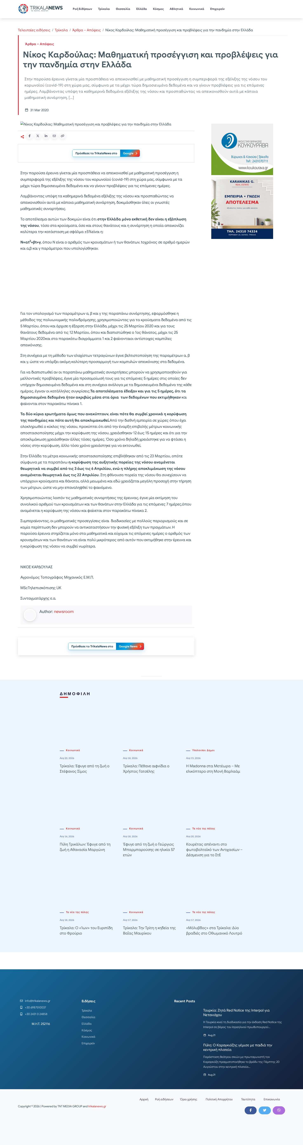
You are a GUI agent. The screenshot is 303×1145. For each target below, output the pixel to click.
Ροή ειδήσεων (164, 1099)
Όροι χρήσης (188, 1099)
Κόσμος (158, 9)
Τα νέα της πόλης (203, 828)
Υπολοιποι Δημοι (203, 750)
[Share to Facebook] (29, 136)
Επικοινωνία (272, 1099)
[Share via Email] (54, 136)
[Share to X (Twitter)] (37, 136)
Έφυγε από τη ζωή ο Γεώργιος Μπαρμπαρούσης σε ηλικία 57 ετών (149, 849)
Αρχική (144, 1099)
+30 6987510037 (35, 1007)
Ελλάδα (141, 9)
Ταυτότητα (248, 1099)
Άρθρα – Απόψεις (86, 30)
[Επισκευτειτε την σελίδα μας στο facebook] (250, 1110)
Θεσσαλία (123, 9)
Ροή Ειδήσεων (82, 9)
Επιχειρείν (217, 9)
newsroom (64, 611)
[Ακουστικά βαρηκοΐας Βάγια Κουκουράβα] (242, 149)
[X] (264, 1110)
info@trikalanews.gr (37, 1001)
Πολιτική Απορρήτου (219, 1099)
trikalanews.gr (97, 1106)
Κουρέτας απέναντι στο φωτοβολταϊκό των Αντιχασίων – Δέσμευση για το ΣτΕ (214, 849)
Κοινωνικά (196, 9)
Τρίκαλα (104, 9)
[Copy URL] (62, 136)
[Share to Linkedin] (46, 136)
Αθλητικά (176, 9)
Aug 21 (211, 1035)
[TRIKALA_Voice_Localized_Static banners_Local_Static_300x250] (106, 281)
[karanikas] (242, 208)
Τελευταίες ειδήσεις (34, 30)
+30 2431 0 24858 (36, 1014)
